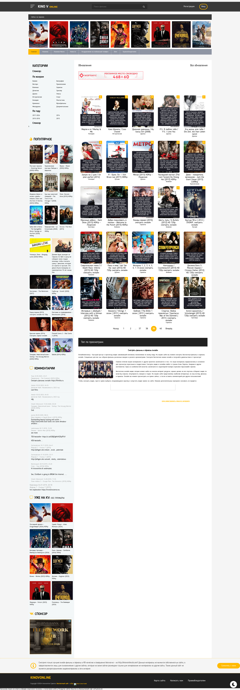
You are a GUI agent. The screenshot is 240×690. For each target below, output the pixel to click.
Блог (115, 52)
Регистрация (189, 7)
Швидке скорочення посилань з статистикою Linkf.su (39, 689)
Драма (34, 94)
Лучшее (117, 179)
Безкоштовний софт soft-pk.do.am (90, 689)
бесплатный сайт (62, 683)
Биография (60, 81)
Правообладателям (129, 52)
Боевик (34, 81)
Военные (35, 87)
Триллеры (91, 227)
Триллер (59, 91)
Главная (34, 52)
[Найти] (144, 7)
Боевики (169, 181)
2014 (58, 115)
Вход (203, 7)
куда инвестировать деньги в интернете (176, 401)
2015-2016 (36, 118)
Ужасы (58, 94)
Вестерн (35, 84)
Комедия (35, 100)
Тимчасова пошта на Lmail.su (10, 689)
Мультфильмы (61, 103)
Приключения (194, 184)
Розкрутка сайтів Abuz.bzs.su (68, 689)
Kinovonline (40, 678)
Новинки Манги (59, 52)
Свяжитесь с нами (228, 666)
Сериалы (143, 225)
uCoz (71, 683)
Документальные (62, 106)
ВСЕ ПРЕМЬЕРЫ (57, 498)
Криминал (35, 103)
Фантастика (60, 100)
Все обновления (199, 65)
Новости (73, 52)
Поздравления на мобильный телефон (95, 52)
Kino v (48, 6)
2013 (58, 118)
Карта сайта (159, 681)
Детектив (35, 91)
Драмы (142, 134)
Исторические (117, 134)
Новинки (45, 52)
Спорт (58, 97)
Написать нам (176, 681)
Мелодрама (36, 106)
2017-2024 (36, 115)
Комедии (91, 134)
